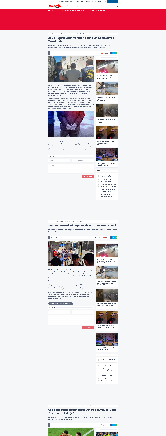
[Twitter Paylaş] (113, 53)
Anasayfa (51, 33)
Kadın (92, 6)
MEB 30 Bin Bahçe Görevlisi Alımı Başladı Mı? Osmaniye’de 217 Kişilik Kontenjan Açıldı (84, 10)
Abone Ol (97, 53)
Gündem (82, 6)
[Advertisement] (83, 21)
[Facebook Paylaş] (111, 53)
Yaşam (88, 6)
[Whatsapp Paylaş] (116, 53)
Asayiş (56, 33)
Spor (97, 6)
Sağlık (77, 6)
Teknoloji (102, 6)
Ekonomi (72, 6)
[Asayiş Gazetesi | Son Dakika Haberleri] (54, 6)
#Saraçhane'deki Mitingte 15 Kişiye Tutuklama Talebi (61, 303)
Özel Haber (109, 6)
